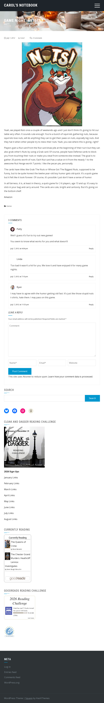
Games (9, 206)
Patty (19, 229)
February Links (11, 483)
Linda (19, 259)
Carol (22, 38)
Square (28, 698)
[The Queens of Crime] (7, 543)
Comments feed (12, 677)
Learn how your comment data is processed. (70, 376)
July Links (9, 513)
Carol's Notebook (21, 5)
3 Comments (37, 38)
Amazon (8, 197)
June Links (9, 507)
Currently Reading (18, 537)
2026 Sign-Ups (11, 471)
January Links (11, 477)
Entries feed (10, 672)
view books (31, 618)
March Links (10, 489)
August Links (10, 519)
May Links (9, 501)
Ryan (19, 287)
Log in (7, 666)
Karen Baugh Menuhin (14, 569)
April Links (9, 495)
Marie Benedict (17, 549)
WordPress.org (12, 682)
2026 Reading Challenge (20, 600)
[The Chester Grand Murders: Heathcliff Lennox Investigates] (7, 555)
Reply (91, 248)
